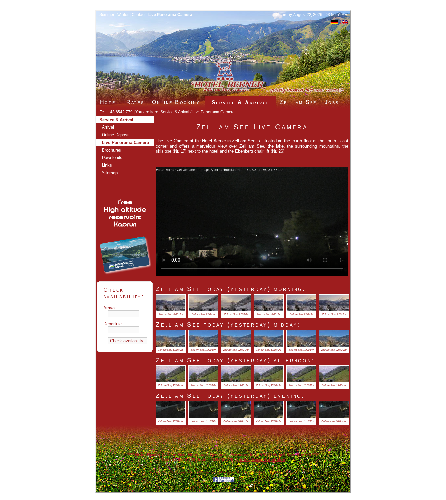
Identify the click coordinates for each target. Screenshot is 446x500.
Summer (106, 15)
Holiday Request (275, 472)
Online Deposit (116, 134)
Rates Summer (245, 472)
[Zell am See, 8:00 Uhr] (170, 309)
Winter (123, 15)
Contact (138, 15)
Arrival (108, 127)
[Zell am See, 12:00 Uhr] (170, 345)
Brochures (111, 150)
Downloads (112, 157)
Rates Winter (227, 472)
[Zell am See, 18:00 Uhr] (170, 416)
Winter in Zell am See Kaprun (202, 472)
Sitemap (110, 172)
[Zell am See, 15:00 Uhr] (170, 381)
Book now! (291, 472)
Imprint (260, 472)
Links (107, 165)
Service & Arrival (174, 112)
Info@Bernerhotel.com (262, 459)
